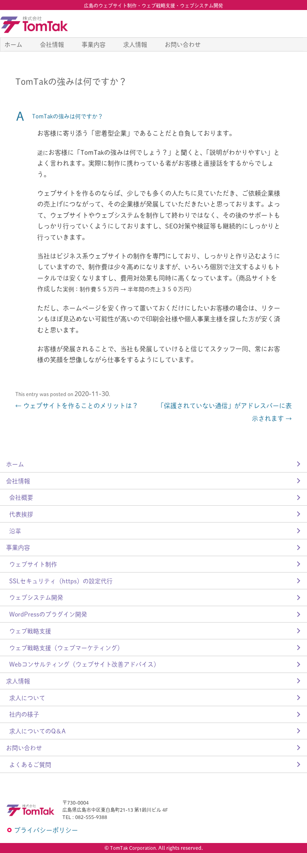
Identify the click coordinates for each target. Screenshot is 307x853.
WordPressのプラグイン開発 (48, 614)
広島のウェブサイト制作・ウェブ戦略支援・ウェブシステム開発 (153, 5)
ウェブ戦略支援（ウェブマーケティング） (66, 647)
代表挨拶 (21, 514)
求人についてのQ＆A (37, 731)
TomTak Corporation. (133, 848)
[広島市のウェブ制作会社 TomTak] (34, 24)
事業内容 (94, 44)
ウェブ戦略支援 (30, 631)
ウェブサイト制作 (33, 564)
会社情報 (52, 44)
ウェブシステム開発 (36, 597)
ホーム (13, 44)
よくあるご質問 (30, 764)
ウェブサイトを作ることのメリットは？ (76, 405)
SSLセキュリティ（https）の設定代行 (61, 581)
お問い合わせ (183, 44)
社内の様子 (24, 714)
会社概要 (21, 497)
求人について (27, 697)
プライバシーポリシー (46, 830)
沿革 (15, 531)
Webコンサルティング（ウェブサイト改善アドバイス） (84, 664)
